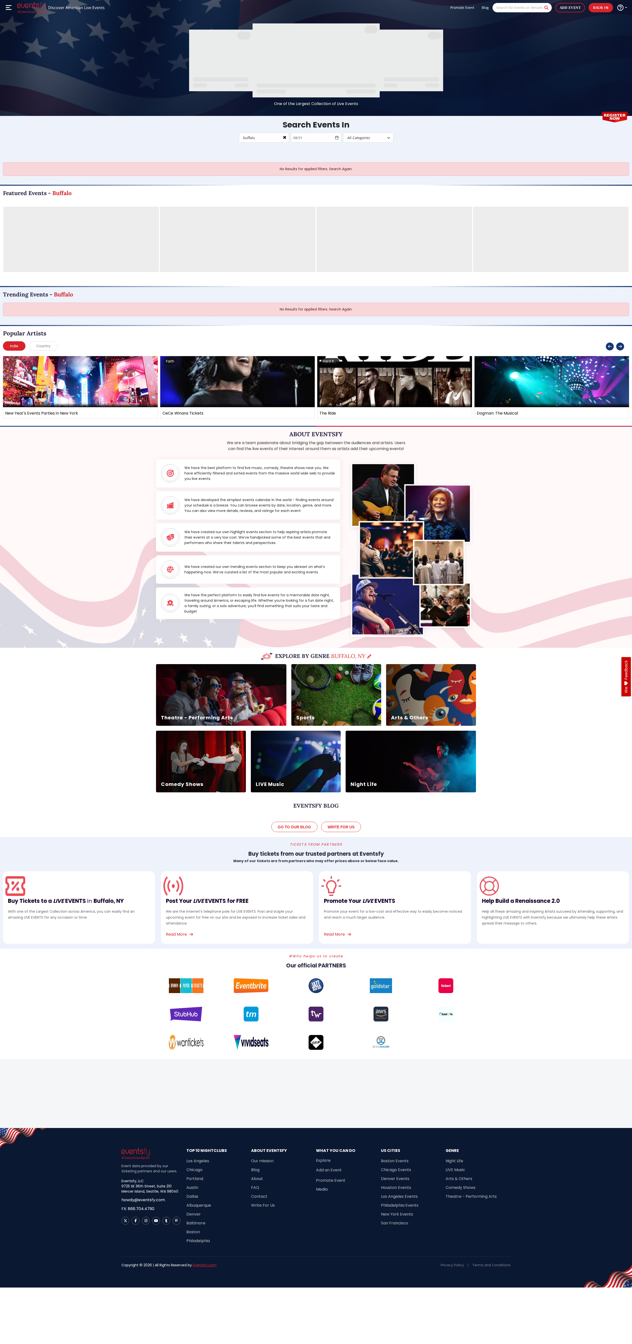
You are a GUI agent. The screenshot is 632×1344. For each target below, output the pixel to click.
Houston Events (396, 1187)
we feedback (626, 676)
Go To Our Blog (294, 826)
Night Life (454, 1161)
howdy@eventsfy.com (143, 1200)
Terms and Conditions (491, 1265)
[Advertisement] (316, 1093)
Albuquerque (198, 1205)
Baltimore (195, 1223)
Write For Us (263, 1205)
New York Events (397, 1214)
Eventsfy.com (205, 1265)
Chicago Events (396, 1170)
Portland (194, 1178)
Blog (485, 7)
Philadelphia (198, 1241)
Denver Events (395, 1178)
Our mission (262, 1161)
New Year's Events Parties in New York (41, 413)
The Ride (327, 413)
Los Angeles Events (399, 1196)
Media (322, 1189)
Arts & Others (459, 1178)
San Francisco (394, 1223)
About (257, 1178)
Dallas (192, 1196)
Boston (193, 1232)
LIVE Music (455, 1170)
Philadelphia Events (399, 1205)
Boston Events (395, 1161)
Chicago (194, 1170)
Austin (192, 1187)
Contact (259, 1196)
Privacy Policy (452, 1265)
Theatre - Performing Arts (471, 1196)
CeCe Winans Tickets (182, 413)
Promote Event (462, 7)
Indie (14, 346)
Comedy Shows (460, 1187)
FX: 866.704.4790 (137, 1209)
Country (43, 346)
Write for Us (341, 826)
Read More (176, 934)
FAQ (255, 1187)
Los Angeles (197, 1161)
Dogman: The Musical (497, 413)
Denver (193, 1214)
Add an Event (329, 1170)
